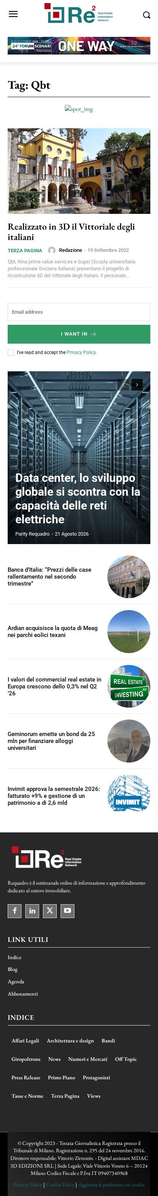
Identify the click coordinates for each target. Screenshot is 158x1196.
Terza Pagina (25, 250)
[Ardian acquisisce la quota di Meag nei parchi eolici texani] (128, 631)
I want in (74, 334)
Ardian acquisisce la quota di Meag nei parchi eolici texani (53, 632)
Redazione (70, 250)
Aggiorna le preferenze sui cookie (111, 1184)
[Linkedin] (32, 911)
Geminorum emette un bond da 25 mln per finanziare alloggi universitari (51, 741)
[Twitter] (50, 911)
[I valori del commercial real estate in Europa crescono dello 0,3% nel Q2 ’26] (128, 686)
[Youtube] (67, 911)
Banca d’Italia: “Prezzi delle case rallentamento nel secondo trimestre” (49, 576)
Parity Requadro (32, 534)
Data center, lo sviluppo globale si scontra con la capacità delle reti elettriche (77, 498)
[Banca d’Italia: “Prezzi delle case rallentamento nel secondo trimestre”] (128, 577)
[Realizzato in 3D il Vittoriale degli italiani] (79, 171)
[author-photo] (53, 250)
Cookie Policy (60, 1184)
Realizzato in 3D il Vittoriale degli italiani (71, 231)
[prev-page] (123, 384)
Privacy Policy (81, 352)
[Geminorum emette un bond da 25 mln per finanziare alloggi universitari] (128, 741)
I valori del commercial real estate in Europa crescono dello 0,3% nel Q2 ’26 (54, 686)
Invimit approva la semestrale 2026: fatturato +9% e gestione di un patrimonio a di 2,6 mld (54, 796)
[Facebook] (14, 911)
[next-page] (137, 384)
